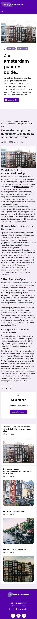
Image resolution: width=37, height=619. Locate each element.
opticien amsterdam (21, 187)
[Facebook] (13, 616)
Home (3, 121)
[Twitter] (18, 616)
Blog (9, 121)
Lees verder (12, 100)
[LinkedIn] (24, 616)
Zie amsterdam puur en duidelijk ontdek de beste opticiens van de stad (17, 123)
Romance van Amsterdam (14, 511)
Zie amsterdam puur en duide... (16, 64)
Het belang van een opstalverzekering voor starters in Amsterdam (17, 471)
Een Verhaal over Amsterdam (15, 550)
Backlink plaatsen (18, 412)
